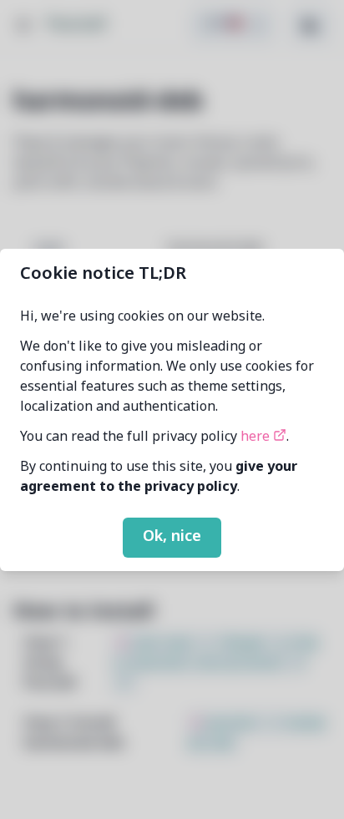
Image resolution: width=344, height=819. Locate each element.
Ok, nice (172, 537)
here (256, 437)
